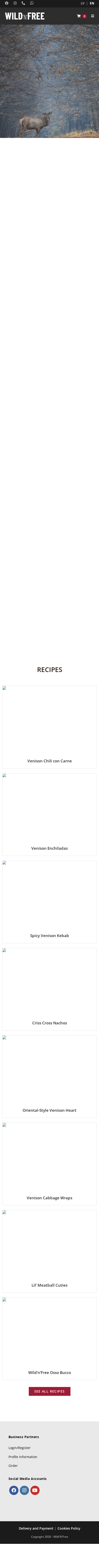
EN (92, 3)
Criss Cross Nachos (49, 1023)
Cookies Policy (69, 1528)
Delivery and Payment (36, 1528)
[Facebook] (13, 1490)
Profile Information (23, 1457)
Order (13, 1465)
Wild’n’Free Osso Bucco (49, 1372)
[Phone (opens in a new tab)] (22, 3)
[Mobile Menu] (91, 16)
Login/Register (20, 1448)
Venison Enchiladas (49, 848)
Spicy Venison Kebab (49, 935)
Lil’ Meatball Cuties (49, 1285)
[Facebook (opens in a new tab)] (7, 3)
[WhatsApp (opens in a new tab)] (30, 3)
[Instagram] (24, 1490)
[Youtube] (35, 1490)
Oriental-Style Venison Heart (49, 1110)
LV (82, 3)
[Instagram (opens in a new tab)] (14, 3)
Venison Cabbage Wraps (49, 1197)
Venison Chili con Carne (49, 761)
